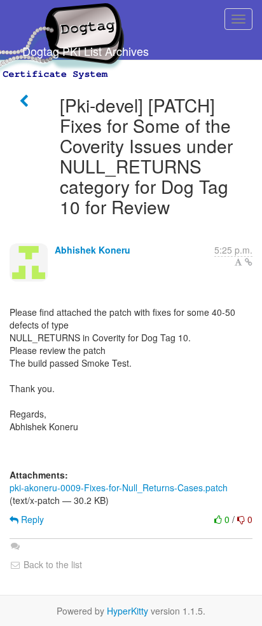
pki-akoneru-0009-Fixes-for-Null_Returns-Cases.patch (119, 487)
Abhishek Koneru (92, 249)
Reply (31, 519)
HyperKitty (127, 610)
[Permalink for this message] (248, 262)
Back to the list (51, 564)
